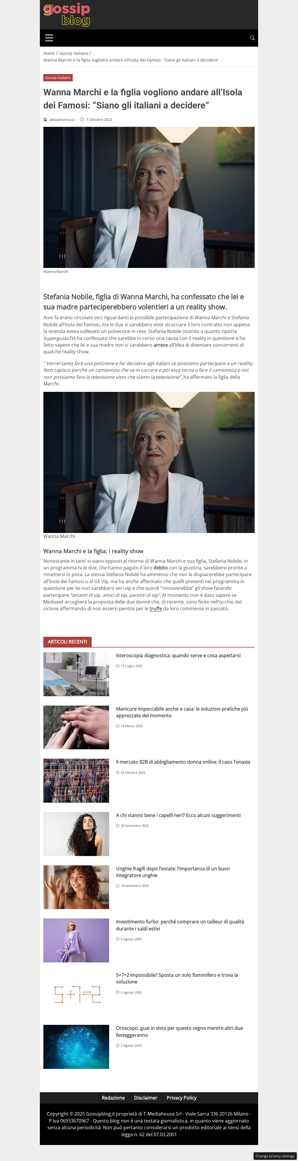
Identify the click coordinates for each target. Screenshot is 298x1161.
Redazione (113, 1098)
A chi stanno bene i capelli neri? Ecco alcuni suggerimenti (178, 815)
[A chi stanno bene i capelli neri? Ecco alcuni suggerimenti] (76, 834)
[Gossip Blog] (66, 14)
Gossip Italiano (58, 77)
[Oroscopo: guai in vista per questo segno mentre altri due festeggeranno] (76, 1047)
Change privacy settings (275, 1155)
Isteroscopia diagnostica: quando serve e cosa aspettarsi (178, 655)
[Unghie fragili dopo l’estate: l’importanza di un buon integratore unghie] (76, 887)
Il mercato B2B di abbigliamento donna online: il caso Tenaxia (183, 762)
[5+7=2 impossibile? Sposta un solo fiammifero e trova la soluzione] (76, 994)
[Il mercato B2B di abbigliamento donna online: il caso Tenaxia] (76, 781)
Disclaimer (145, 1098)
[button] (252, 38)
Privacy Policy (181, 1098)
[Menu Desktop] (49, 37)
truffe (156, 608)
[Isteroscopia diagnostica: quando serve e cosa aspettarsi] (76, 674)
